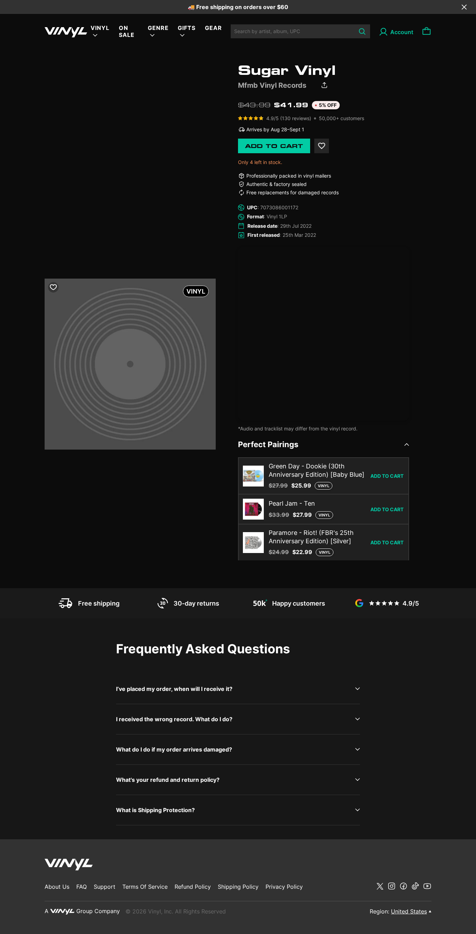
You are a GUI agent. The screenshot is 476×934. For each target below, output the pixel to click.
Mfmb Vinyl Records (272, 85)
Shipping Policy (238, 886)
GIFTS (186, 27)
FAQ (81, 886)
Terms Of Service (145, 886)
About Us (57, 886)
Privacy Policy (284, 886)
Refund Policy (193, 886)
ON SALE (127, 31)
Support (104, 886)
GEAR (213, 27)
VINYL (100, 27)
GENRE (158, 27)
